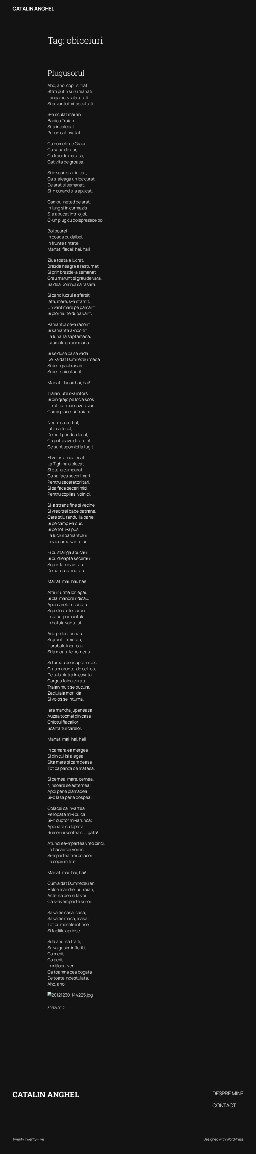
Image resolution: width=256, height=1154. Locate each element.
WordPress (235, 1139)
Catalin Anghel (33, 8)
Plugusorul (66, 72)
